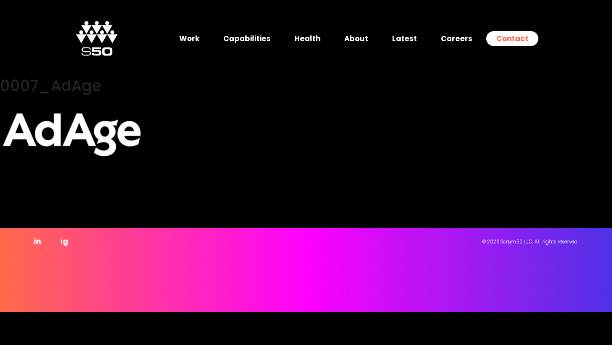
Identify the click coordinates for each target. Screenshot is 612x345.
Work (189, 39)
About (356, 39)
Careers (456, 39)
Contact (512, 39)
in (37, 241)
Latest (404, 39)
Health (307, 39)
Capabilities (247, 39)
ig (64, 241)
